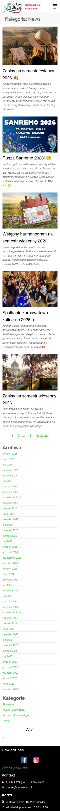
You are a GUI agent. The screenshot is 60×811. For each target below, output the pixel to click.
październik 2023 (11, 612)
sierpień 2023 (9, 623)
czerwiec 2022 (10, 689)
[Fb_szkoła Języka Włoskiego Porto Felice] (24, 761)
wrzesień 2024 (10, 563)
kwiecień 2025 (10, 530)
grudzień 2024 (10, 552)
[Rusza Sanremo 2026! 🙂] (30, 134)
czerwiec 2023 (10, 634)
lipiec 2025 (8, 513)
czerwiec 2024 (10, 579)
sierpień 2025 (9, 508)
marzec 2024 (9, 590)
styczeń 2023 (9, 661)
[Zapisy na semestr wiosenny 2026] (30, 372)
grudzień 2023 (10, 607)
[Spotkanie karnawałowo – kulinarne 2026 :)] (30, 288)
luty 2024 (7, 596)
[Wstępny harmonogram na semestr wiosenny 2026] (30, 210)
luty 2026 (7, 481)
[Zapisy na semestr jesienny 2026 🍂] (30, 45)
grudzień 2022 (10, 667)
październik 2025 (11, 497)
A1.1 (5, 737)
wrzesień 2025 (10, 502)
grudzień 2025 (10, 492)
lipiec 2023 (8, 628)
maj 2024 (7, 585)
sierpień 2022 (9, 678)
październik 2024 (11, 557)
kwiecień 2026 (10, 470)
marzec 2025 (9, 535)
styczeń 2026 (9, 486)
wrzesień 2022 (10, 672)
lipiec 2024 (8, 574)
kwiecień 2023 (10, 645)
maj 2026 (7, 464)
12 (29, 435)
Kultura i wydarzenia (13, 709)
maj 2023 (7, 639)
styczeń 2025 (9, 546)
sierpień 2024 (9, 568)
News (5, 720)
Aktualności (8, 704)
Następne (42, 435)
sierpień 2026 (9, 453)
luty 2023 (7, 656)
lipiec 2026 (8, 459)
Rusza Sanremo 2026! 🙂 (26, 157)
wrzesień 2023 (10, 617)
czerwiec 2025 (10, 519)
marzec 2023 (9, 650)
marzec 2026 (9, 475)
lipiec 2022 (8, 683)
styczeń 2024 (9, 601)
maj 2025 (7, 524)
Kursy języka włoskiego (15, 715)
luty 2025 (7, 541)
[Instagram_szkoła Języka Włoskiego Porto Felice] (36, 761)
